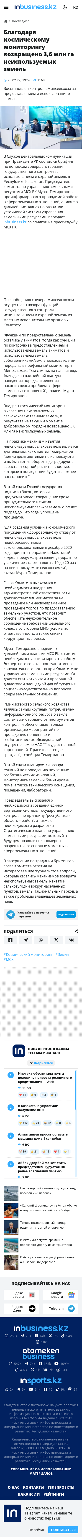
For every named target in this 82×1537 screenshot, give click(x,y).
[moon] (64, 7)
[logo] (35, 7)
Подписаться (63, 1530)
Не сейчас (37, 1530)
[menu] (6, 7)
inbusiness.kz (15, 222)
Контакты (33, 1487)
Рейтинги (54, 1494)
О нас (13, 1487)
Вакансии (29, 1494)
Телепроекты (61, 1487)
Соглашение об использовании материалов (41, 1471)
